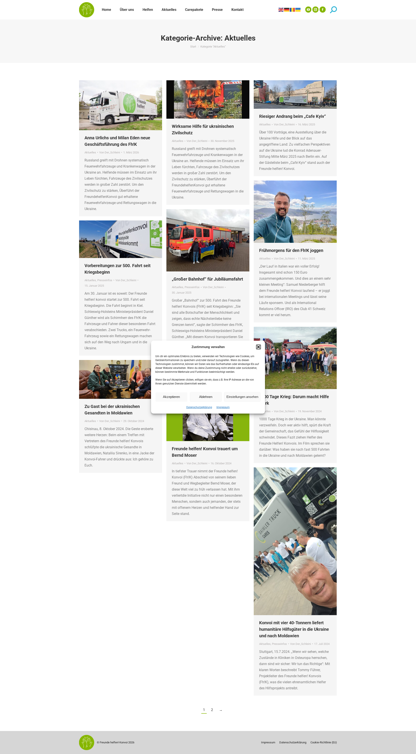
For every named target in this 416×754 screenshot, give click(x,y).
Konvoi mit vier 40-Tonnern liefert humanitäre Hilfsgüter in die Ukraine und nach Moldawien (294, 629)
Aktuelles (90, 152)
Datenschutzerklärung (199, 407)
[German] (287, 9)
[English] (281, 9)
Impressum (223, 407)
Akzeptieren (171, 397)
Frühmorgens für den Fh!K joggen (291, 250)
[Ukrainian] (298, 9)
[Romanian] (292, 9)
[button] (258, 347)
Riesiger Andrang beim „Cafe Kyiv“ (292, 116)
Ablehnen (205, 397)
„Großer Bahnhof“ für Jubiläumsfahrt (207, 279)
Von (109, 152)
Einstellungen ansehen (242, 397)
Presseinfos (192, 287)
